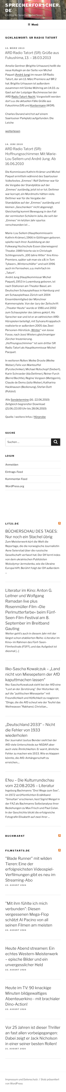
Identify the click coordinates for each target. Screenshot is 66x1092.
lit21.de (12, 523)
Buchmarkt (15, 835)
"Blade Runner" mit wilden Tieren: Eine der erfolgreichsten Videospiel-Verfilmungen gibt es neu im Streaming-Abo (30, 869)
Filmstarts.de (17, 850)
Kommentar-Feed (16, 479)
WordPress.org (14, 486)
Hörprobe (40, 416)
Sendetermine (20, 399)
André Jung (22, 74)
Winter (35, 330)
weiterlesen (12, 131)
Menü (35, 24)
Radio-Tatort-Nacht (23, 96)
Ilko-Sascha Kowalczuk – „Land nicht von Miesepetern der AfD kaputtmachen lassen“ (32, 674)
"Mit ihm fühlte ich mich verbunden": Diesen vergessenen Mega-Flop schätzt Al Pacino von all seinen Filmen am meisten (28, 914)
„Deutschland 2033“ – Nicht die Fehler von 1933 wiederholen (30, 730)
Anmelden (11, 464)
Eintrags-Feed (14, 472)
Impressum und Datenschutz (21, 1079)
